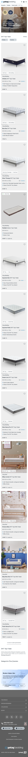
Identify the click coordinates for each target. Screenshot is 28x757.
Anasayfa (3, 5)
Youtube (21, 717)
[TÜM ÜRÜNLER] (14, 701)
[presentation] (14, 381)
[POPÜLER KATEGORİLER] (14, 704)
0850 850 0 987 (8, 722)
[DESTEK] (14, 711)
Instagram (7, 717)
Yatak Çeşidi (14, 5)
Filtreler (4, 39)
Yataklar (8, 5)
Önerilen (12, 39)
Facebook (16, 717)
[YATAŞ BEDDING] (14, 708)
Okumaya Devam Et (5, 655)
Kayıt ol (21, 685)
